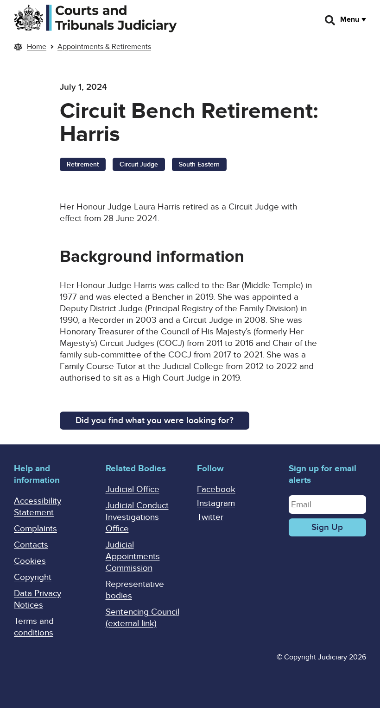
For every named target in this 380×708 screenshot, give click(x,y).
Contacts (31, 545)
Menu (349, 19)
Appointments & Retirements (104, 46)
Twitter (210, 517)
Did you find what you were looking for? (155, 420)
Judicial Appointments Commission (133, 556)
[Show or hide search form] (330, 20)
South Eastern (199, 164)
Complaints (35, 528)
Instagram (216, 503)
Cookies (30, 561)
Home (36, 46)
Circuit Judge (139, 164)
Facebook (216, 489)
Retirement (83, 164)
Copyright (32, 577)
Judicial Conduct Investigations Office (137, 517)
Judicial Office (132, 489)
